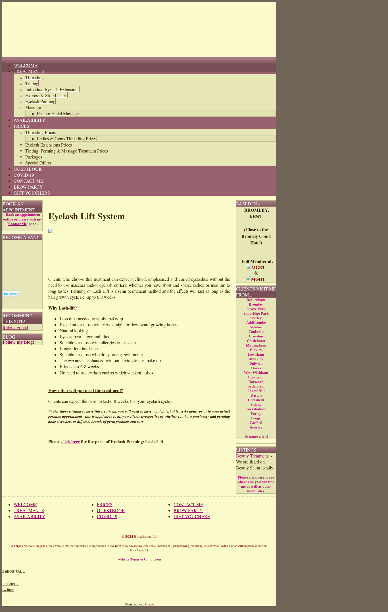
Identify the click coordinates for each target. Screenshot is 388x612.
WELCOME (25, 504)
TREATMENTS (29, 510)
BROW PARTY (188, 510)
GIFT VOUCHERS (192, 516)
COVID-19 (107, 516)
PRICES (104, 504)
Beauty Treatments (253, 456)
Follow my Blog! (18, 342)
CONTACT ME (188, 504)
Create (149, 604)
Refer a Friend (15, 327)
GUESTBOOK (111, 510)
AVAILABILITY (29, 516)
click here (70, 441)
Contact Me (17, 224)
